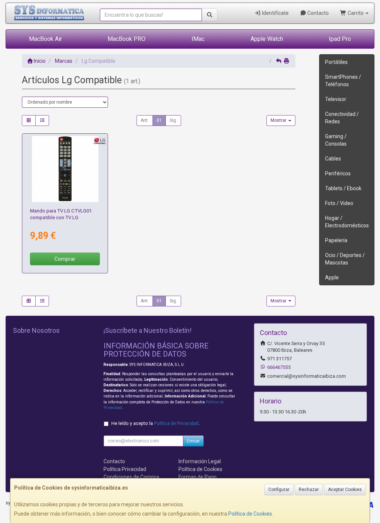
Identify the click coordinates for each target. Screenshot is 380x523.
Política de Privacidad (176, 423)
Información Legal (199, 461)
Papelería (336, 240)
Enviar (193, 441)
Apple (332, 277)
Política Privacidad (125, 469)
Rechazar (309, 489)
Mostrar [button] (279, 120)
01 (159, 120)
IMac (197, 38)
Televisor (335, 99)
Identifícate (275, 13)
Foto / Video (339, 203)
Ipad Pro (340, 38)
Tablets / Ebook (343, 188)
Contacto (317, 13)
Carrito (356, 13)
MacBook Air (45, 38)
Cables (333, 159)
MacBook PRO (126, 38)
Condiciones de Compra (131, 477)
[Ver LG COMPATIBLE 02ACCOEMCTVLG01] (65, 169)
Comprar (65, 259)
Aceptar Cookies (345, 489)
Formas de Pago (197, 477)
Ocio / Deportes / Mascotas (345, 259)
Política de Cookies (250, 514)
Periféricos (338, 173)
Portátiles (336, 62)
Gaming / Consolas (336, 140)
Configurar (278, 489)
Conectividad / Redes (342, 117)
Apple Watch (266, 38)
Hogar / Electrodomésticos (347, 221)
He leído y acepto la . (155, 423)
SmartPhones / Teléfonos (343, 80)
